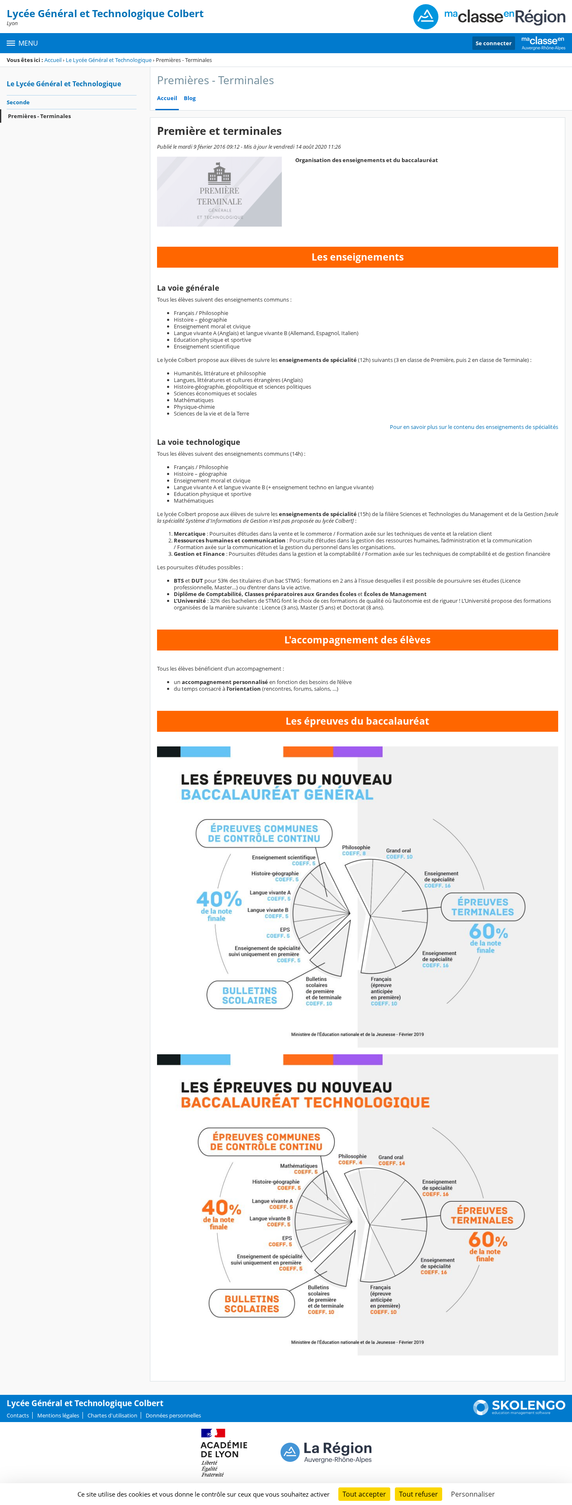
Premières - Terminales (39, 116)
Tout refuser (418, 1494)
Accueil (53, 60)
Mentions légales (58, 1415)
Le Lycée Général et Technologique (109, 60)
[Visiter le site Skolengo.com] (519, 1413)
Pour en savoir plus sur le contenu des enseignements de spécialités (474, 427)
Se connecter (494, 43)
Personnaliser (473, 1494)
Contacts (18, 1415)
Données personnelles (173, 1415)
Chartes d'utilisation (112, 1415)
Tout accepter (364, 1494)
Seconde (18, 102)
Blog (190, 98)
